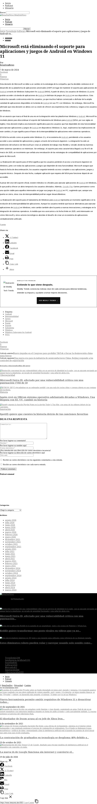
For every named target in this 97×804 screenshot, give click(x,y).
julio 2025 (9, 551)
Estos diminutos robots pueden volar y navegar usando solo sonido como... (46, 643)
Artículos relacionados (9, 366)
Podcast (9, 5)
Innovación (5, 409)
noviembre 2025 (13, 542)
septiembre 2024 (13, 575)
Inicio (8, 3)
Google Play (68, 186)
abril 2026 (10, 530)
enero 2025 (10, 566)
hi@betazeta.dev (17, 599)
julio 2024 (9, 580)
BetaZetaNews (7, 65)
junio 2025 (10, 554)
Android (3, 92)
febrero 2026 (11, 534)
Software (21, 31)
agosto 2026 (10, 520)
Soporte (8, 325)
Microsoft (9, 321)
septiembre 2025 (13, 546)
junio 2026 (10, 525)
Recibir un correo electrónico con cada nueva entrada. (24, 464)
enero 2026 (10, 537)
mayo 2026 (10, 527)
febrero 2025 (11, 563)
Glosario (9, 8)
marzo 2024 (10, 590)
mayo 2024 (10, 585)
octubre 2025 (11, 544)
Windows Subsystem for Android (18, 332)
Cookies (27, 685)
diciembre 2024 (12, 568)
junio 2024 (10, 583)
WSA (7, 335)
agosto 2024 (10, 578)
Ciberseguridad (7, 375)
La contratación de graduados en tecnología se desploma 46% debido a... (44, 737)
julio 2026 (9, 522)
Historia (4, 392)
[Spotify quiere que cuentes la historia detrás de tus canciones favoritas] (48, 407)
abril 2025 (10, 558)
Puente (7, 323)
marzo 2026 (10, 532)
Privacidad (18, 685)
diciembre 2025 (12, 539)
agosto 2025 (10, 549)
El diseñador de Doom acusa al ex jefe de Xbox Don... (32, 718)
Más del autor (24, 366)
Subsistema (9, 328)
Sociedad (11, 662)
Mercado (11, 667)
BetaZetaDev (7, 685)
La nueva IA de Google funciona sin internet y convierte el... (37, 752)
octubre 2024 (11, 573)
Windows (9, 330)
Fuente (3, 224)
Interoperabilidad (12, 316)
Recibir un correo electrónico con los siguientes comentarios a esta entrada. (33, 460)
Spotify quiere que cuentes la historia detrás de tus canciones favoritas (44, 414)
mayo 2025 (10, 556)
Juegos (7, 319)
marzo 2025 (10, 561)
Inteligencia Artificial (17, 660)
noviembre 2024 (13, 571)
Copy (29, 802)
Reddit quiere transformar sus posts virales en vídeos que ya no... (40, 630)
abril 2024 (10, 587)
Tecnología (11, 31)
